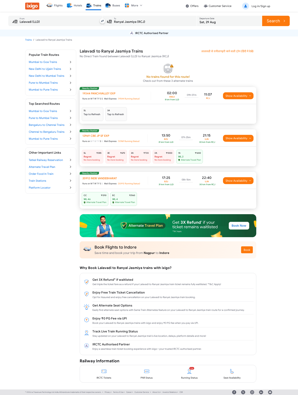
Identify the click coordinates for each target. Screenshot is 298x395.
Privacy (107, 392)
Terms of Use (118, 392)
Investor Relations (170, 392)
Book (247, 249)
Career (129, 392)
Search (273, 20)
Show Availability (236, 95)
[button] (255, 6)
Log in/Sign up (261, 6)
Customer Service (142, 392)
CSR (181, 392)
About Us (156, 392)
